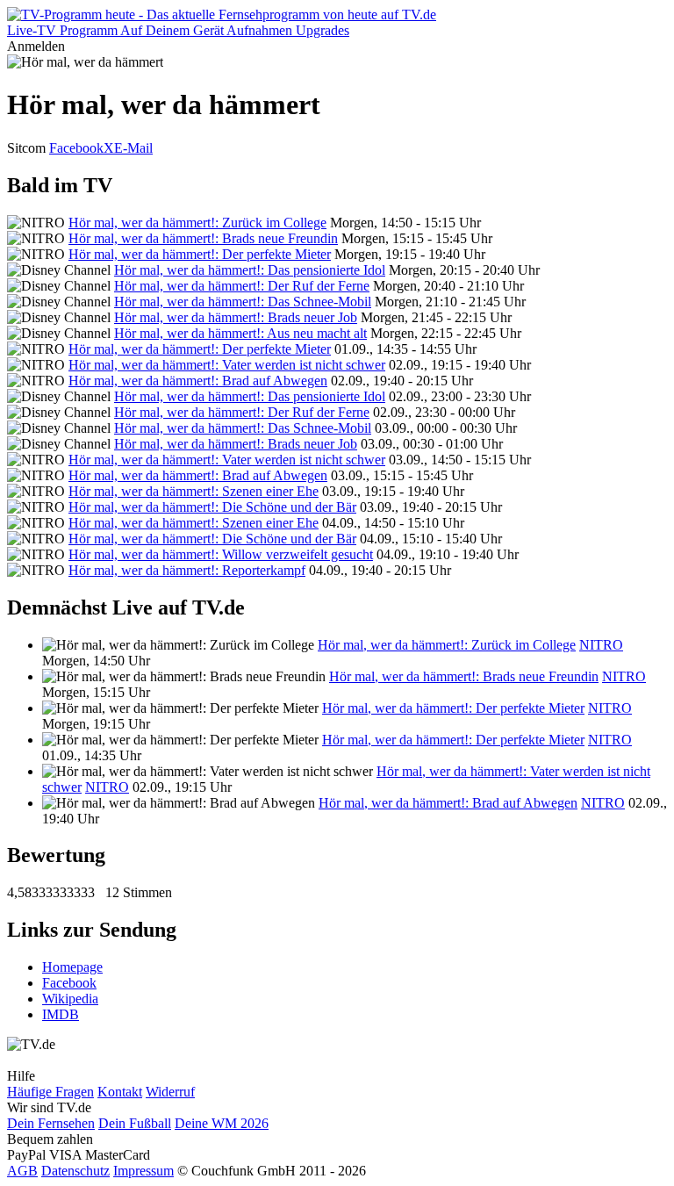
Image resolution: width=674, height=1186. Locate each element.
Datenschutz (75, 1170)
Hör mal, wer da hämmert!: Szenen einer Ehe (193, 491)
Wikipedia (70, 998)
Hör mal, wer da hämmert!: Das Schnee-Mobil (242, 301)
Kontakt (119, 1091)
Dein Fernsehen (51, 1123)
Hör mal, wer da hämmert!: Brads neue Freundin (203, 238)
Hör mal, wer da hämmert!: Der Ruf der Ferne (241, 285)
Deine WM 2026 (222, 1123)
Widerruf (170, 1091)
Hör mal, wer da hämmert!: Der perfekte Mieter (199, 254)
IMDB (60, 1014)
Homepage (72, 967)
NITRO (601, 644)
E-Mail (133, 147)
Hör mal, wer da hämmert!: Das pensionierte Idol (249, 269)
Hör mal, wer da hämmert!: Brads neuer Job (235, 317)
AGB (22, 1170)
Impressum (143, 1170)
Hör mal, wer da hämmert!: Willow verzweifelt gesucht (220, 554)
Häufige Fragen (50, 1091)
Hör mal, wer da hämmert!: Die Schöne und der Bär (212, 507)
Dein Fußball (134, 1123)
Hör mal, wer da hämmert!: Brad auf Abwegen (197, 380)
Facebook (76, 147)
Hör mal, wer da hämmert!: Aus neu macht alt (240, 333)
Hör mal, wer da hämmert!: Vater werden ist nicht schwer (226, 364)
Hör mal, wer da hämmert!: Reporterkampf (186, 570)
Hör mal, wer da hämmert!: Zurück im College (197, 222)
